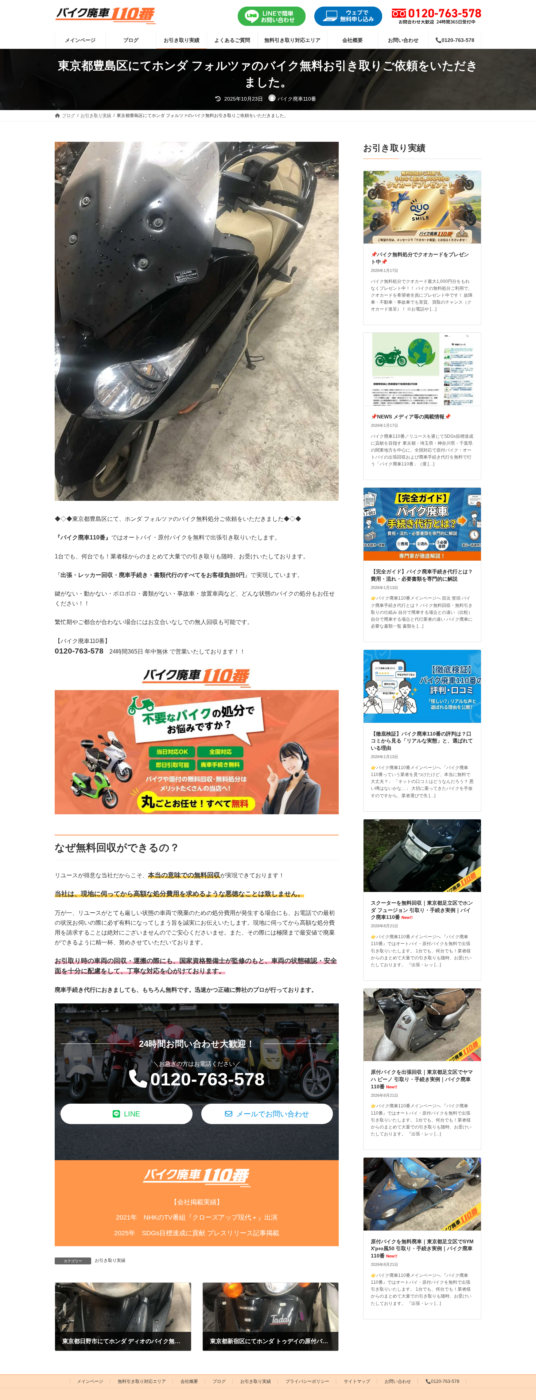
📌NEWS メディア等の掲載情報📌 (411, 417)
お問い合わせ (398, 1381)
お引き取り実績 (110, 1260)
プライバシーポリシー (307, 1381)
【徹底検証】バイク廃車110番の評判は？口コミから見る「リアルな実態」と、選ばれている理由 (422, 741)
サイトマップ (357, 1381)
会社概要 (189, 1381)
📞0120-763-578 (442, 1381)
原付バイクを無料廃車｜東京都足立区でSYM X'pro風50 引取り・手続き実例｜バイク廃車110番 (422, 1249)
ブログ (219, 1381)
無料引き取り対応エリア (142, 1381)
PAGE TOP (517, 1351)
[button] (127, 1114)
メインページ (90, 1381)
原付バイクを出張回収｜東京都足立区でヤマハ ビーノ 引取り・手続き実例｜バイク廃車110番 (422, 1079)
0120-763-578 (207, 1079)
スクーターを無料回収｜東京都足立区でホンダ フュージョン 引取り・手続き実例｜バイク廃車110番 (422, 910)
